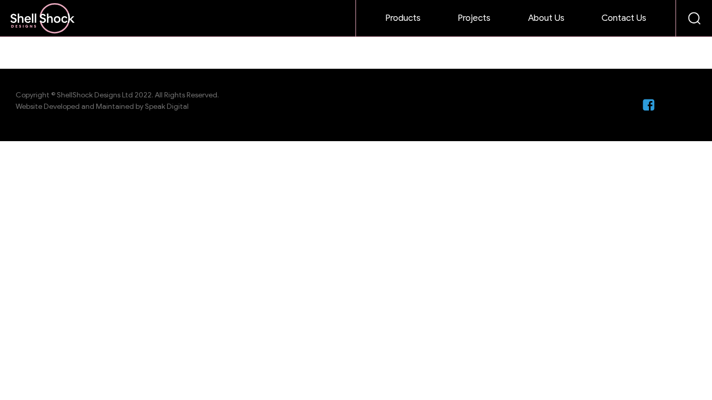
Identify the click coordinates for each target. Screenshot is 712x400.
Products (403, 17)
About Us (546, 17)
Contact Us (623, 17)
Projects (474, 17)
